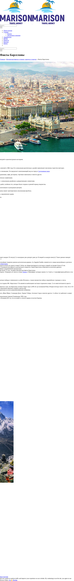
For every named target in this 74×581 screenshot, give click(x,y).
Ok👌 (11, 580)
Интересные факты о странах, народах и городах (21, 59)
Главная (2, 59)
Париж (25, 272)
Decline (15, 580)
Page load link (4, 577)
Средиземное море (44, 171)
